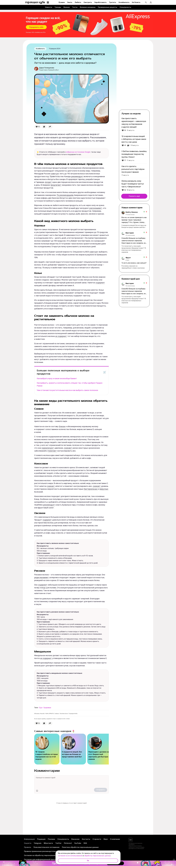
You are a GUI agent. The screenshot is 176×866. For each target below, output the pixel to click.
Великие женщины (87, 7)
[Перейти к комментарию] (134, 219)
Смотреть (88, 2)
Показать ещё (134, 196)
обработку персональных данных (97, 856)
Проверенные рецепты (107, 7)
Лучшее (61, 2)
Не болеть (136, 2)
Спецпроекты (125, 7)
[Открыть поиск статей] (146, 2)
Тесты (74, 7)
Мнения (66, 7)
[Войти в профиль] (150, 2)
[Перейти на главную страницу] (35, 2)
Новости (48, 7)
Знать (69, 2)
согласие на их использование (70, 856)
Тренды (57, 7)
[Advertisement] (134, 76)
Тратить (112, 2)
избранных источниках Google (78, 152)
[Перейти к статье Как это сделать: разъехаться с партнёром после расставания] (134, 170)
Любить (78, 2)
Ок (88, 861)
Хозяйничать (124, 2)
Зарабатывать (100, 2)
